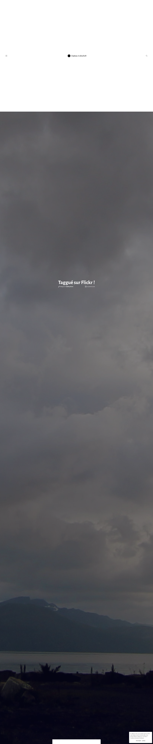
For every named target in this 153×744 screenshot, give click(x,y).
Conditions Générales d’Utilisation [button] (137, 738)
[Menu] (6, 56)
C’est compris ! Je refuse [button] (140, 740)
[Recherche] (146, 56)
